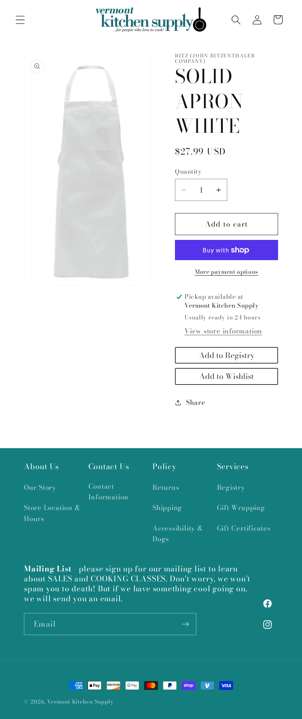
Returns (165, 487)
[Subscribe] (185, 624)
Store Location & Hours (52, 513)
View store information (223, 331)
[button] (20, 19)
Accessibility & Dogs (177, 533)
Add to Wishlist (226, 376)
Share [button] (196, 402)
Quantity (188, 171)
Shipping (167, 508)
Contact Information (108, 491)
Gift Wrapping (241, 508)
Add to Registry (226, 355)
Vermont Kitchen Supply (80, 702)
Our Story (40, 487)
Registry (231, 487)
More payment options (226, 272)
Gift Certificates (244, 528)
